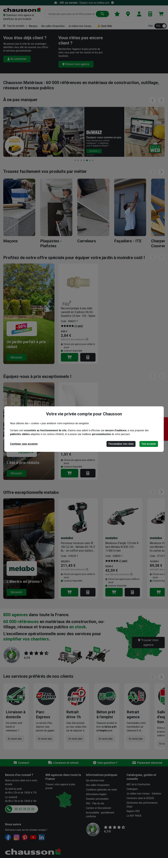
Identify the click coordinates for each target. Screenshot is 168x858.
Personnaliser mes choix (121, 443)
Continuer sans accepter (24, 443)
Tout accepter (148, 443)
